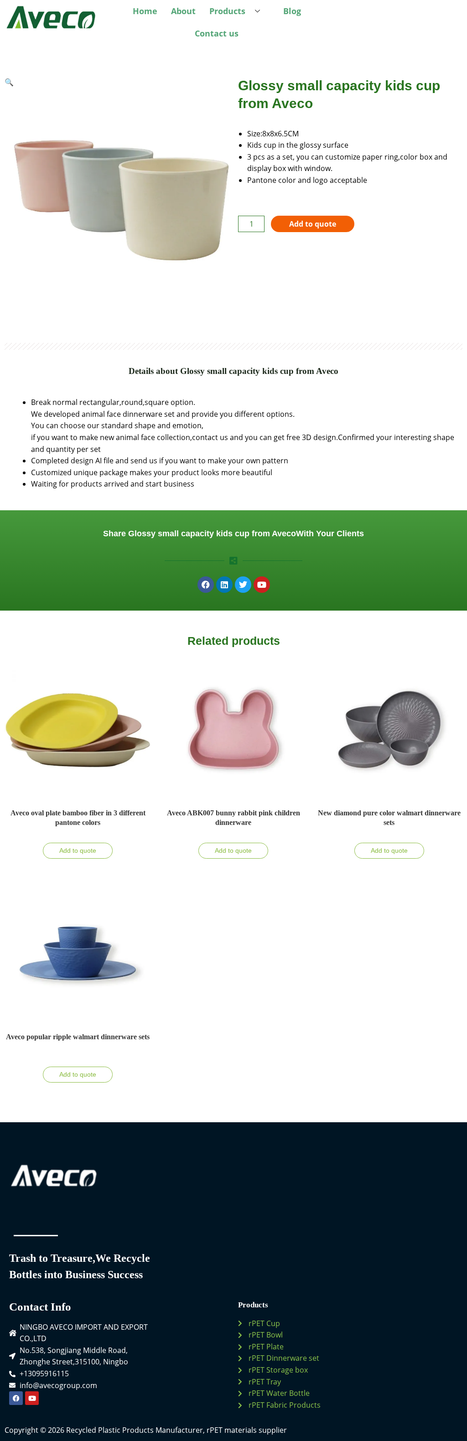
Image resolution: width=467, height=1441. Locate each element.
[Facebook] (16, 1398)
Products (227, 10)
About (183, 10)
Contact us (217, 33)
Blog (292, 10)
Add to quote (312, 224)
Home (145, 10)
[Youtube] (32, 1398)
